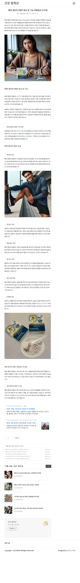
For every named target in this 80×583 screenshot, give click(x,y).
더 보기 (48, 466)
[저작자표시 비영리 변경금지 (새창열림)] (23, 438)
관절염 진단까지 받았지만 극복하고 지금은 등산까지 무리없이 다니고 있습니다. (21, 427)
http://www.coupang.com (15, 406)
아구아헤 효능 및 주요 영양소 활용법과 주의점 (17, 458)
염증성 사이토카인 (42, 303)
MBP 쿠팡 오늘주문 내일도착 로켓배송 (21, 409)
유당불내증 (19, 395)
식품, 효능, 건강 (24, 13)
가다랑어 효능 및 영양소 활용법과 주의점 (15, 454)
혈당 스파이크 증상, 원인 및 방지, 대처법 (15, 451)
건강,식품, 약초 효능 (13, 525)
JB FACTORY (71, 550)
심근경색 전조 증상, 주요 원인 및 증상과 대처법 (17, 456)
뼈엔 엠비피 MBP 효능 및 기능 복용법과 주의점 (28, 10)
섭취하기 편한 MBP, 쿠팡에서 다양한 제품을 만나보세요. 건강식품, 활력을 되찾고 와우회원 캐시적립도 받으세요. (28, 413)
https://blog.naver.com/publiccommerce (20, 420)
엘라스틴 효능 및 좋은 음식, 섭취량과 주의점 (16, 449)
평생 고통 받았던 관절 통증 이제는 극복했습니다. (22, 423)
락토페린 (21, 131)
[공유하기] (10, 438)
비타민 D (19, 96)
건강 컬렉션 (12, 522)
